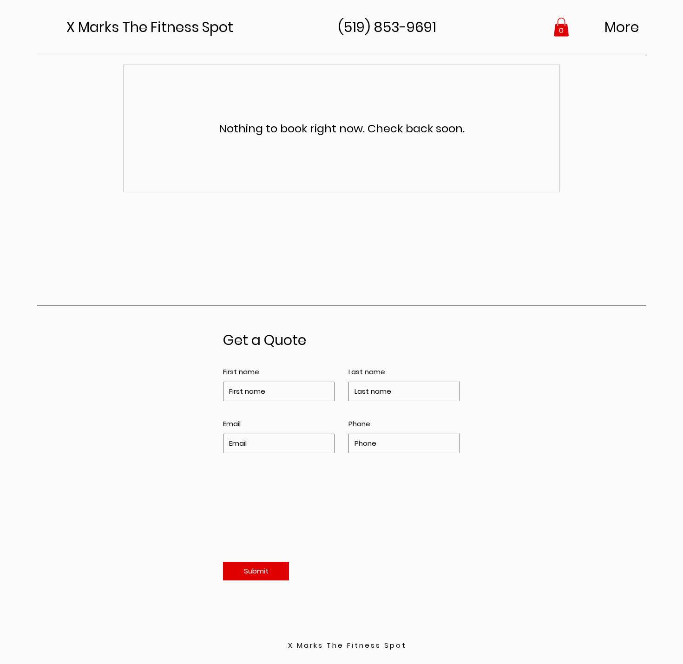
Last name (366, 371)
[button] (561, 27)
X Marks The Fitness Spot (347, 645)
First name (241, 371)
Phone (359, 423)
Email (232, 423)
